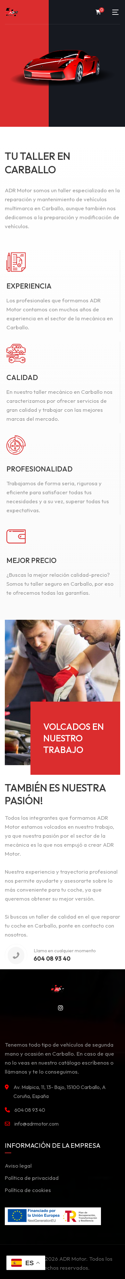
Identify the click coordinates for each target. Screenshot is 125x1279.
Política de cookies (28, 1190)
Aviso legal (18, 1165)
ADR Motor (72, 1258)
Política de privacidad (32, 1177)
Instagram (58, 1007)
